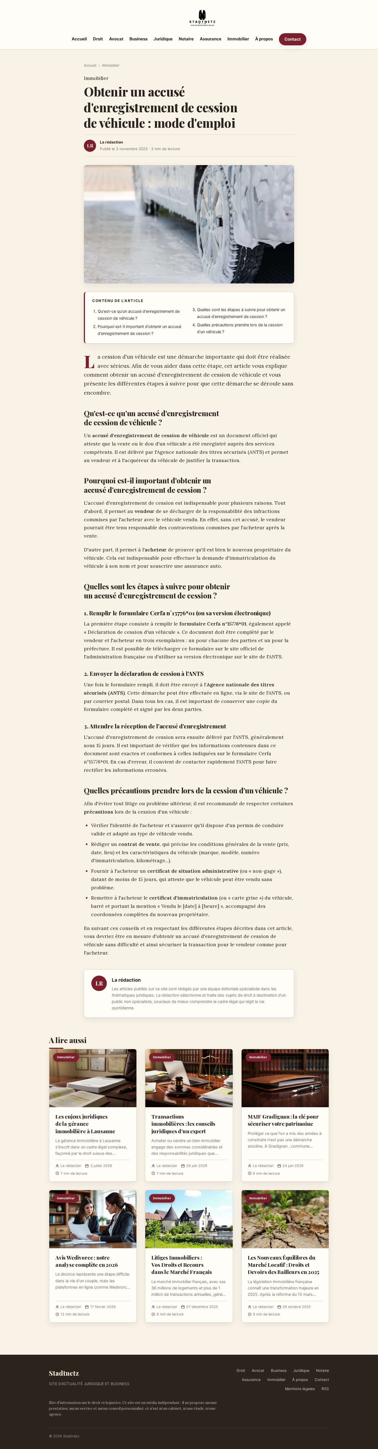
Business (138, 38)
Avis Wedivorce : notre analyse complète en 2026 (86, 1261)
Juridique (163, 38)
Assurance (210, 38)
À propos (264, 38)
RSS (325, 1389)
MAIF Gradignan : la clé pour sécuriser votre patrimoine (283, 1120)
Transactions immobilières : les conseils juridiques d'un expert (183, 1123)
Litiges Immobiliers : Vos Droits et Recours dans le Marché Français (181, 1264)
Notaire (186, 38)
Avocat (116, 38)
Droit (98, 38)
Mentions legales (300, 1389)
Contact (292, 39)
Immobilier (238, 38)
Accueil (79, 38)
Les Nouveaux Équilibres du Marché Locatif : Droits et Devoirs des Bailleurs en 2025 (284, 1264)
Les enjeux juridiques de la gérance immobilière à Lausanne (85, 1123)
